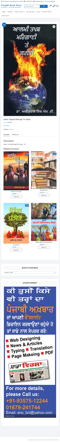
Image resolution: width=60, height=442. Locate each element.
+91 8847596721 (29, 1)
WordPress (56, 439)
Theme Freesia (46, 439)
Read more (16, 196)
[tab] (6, 134)
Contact (10, 11)
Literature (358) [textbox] (29, 272)
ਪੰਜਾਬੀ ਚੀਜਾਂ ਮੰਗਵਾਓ (46, 11)
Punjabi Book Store (11, 5)
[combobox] (30, 272)
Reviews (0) (15, 134)
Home (4, 11)
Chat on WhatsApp (51, 1)
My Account (31, 11)
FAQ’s (38, 11)
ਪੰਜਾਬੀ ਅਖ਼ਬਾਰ (5, 15)
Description (6, 134)
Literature (11, 129)
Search (44, 6)
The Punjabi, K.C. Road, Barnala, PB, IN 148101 (12, 1)
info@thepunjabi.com (40, 1)
